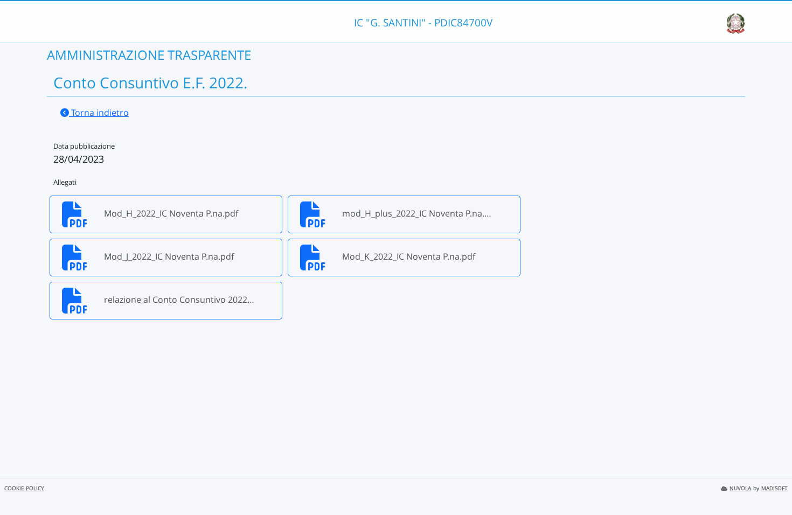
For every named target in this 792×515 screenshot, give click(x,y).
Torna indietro (99, 113)
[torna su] (770, 482)
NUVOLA (740, 488)
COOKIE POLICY (24, 488)
